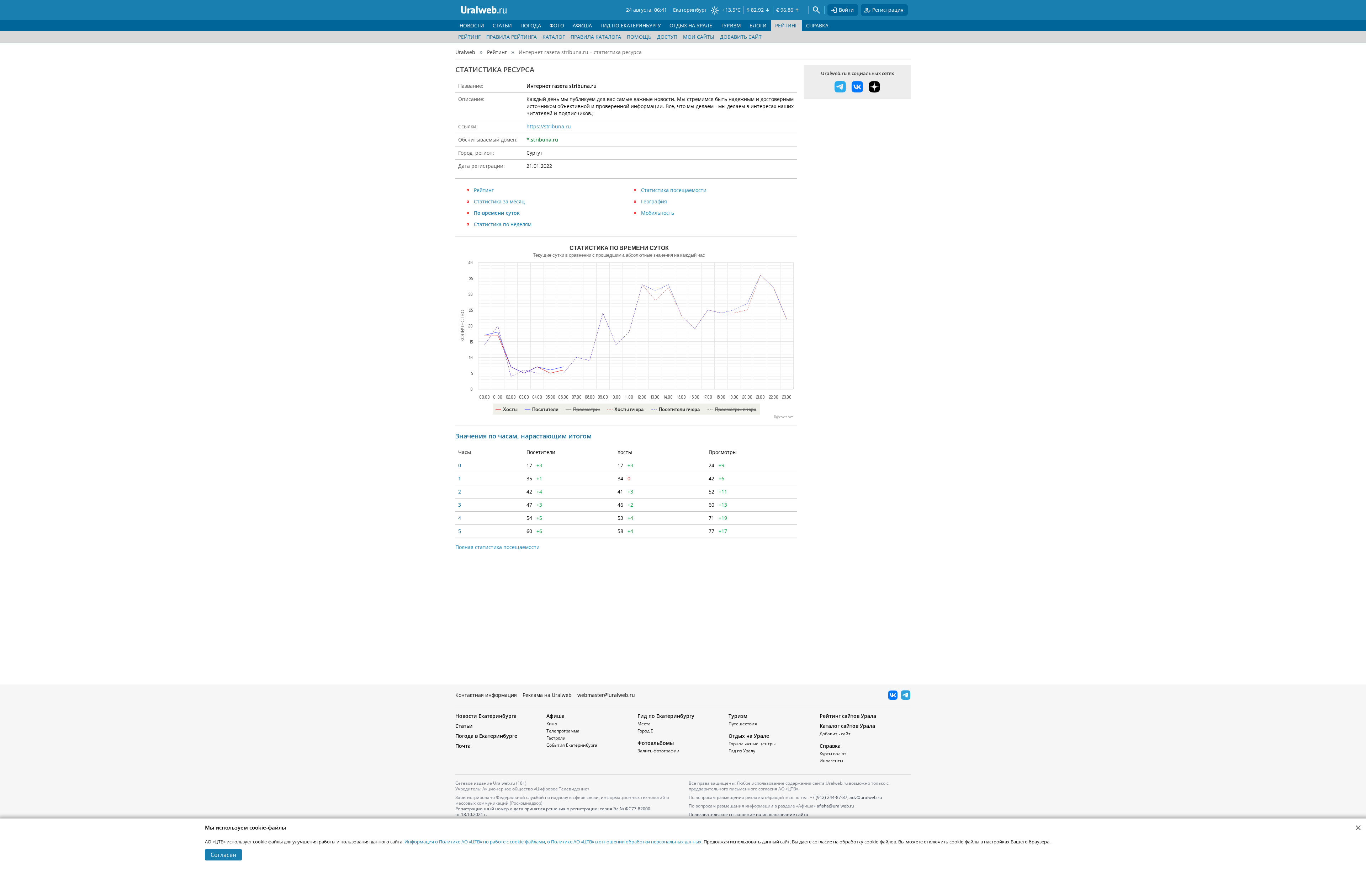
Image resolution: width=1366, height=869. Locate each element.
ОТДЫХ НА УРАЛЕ (690, 25)
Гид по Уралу (742, 751)
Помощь (639, 36)
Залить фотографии (658, 751)
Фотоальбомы (655, 743)
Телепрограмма (562, 731)
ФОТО (557, 25)
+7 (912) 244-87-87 (828, 797)
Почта (463, 745)
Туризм (738, 716)
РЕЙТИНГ (786, 25)
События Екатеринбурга (571, 745)
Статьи (464, 726)
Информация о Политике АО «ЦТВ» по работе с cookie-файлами (474, 841)
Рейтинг (469, 36)
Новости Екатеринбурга (486, 716)
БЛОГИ (758, 25)
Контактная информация (486, 695)
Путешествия (743, 724)
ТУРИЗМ (731, 25)
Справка (830, 745)
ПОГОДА (530, 25)
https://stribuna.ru (548, 126)
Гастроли (556, 738)
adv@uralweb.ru (865, 797)
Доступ (667, 36)
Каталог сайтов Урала (847, 726)
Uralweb (465, 52)
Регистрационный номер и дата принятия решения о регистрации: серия (552, 811)
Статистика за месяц (499, 201)
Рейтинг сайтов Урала (848, 716)
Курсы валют (833, 754)
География (654, 201)
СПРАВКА (817, 25)
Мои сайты (698, 36)
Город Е (645, 731)
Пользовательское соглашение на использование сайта (748, 814)
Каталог (553, 36)
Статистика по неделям (502, 224)
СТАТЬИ (502, 25)
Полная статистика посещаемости (497, 547)
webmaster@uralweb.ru (606, 695)
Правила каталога (596, 36)
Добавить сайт (741, 36)
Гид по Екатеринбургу (665, 716)
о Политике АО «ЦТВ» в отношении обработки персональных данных (624, 841)
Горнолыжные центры (752, 744)
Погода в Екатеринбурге (486, 735)
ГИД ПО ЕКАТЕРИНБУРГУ (630, 25)
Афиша (555, 716)
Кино (551, 724)
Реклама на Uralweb (547, 695)
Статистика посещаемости (673, 190)
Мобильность (657, 212)
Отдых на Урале (749, 735)
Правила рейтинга (511, 36)
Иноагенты (831, 761)
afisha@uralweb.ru (835, 806)
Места (644, 724)
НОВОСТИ (472, 25)
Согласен (223, 855)
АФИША (582, 25)
